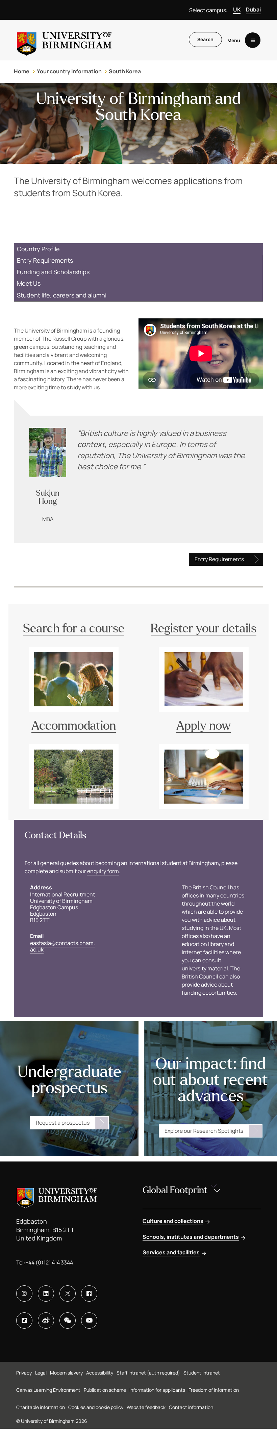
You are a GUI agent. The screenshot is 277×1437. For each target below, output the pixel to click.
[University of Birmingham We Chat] (67, 1320)
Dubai (253, 9)
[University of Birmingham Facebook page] (89, 1293)
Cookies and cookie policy (95, 1407)
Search (205, 39)
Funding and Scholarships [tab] (53, 272)
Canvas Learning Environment (48, 1390)
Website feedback (146, 1407)
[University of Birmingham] (64, 40)
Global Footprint (175, 1190)
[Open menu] (253, 40)
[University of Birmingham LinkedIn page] (46, 1293)
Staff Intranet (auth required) (148, 1372)
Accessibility (99, 1372)
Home (21, 71)
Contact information (191, 1407)
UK (237, 9)
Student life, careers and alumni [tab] (61, 295)
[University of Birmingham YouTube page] (89, 1320)
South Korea (125, 71)
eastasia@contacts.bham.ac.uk (62, 946)
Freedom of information (213, 1390)
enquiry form (103, 871)
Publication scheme (105, 1390)
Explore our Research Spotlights (204, 1130)
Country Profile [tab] (38, 249)
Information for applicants (157, 1390)
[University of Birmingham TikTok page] (24, 1320)
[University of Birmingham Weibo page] (46, 1320)
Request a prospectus (63, 1122)
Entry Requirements (219, 559)
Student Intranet (201, 1372)
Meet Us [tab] (29, 283)
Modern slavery (66, 1372)
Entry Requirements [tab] (45, 260)
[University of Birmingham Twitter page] (67, 1293)
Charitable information (40, 1407)
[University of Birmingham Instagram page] (24, 1293)
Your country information (69, 71)
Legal (41, 1372)
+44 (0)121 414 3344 (49, 1262)
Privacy (24, 1372)
